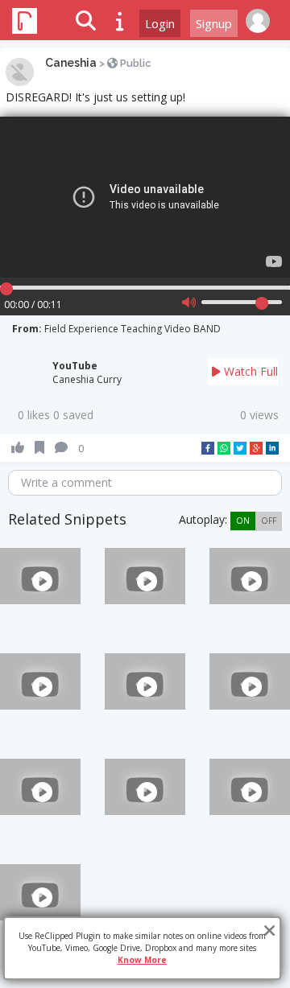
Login (160, 23)
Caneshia (71, 62)
